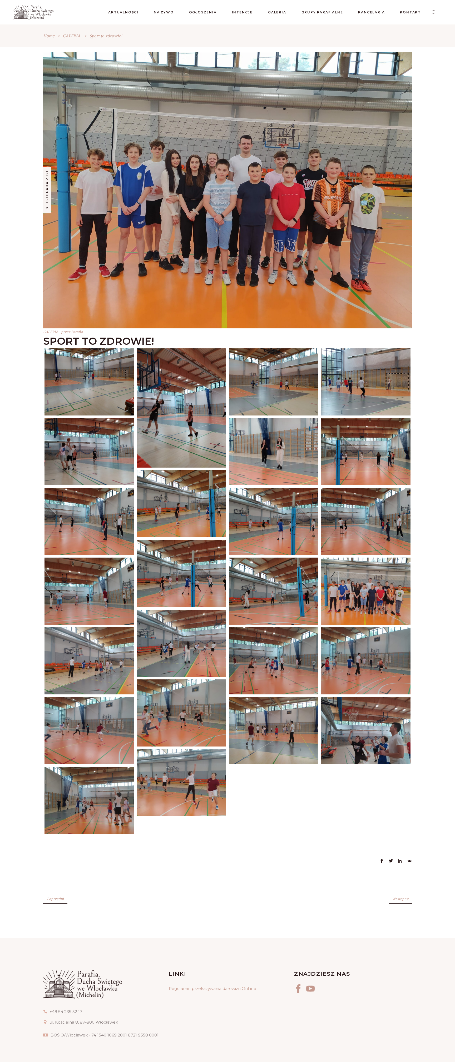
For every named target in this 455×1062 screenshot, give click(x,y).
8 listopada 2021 (47, 190)
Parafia (77, 331)
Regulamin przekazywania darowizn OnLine (212, 988)
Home (49, 35)
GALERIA (71, 35)
